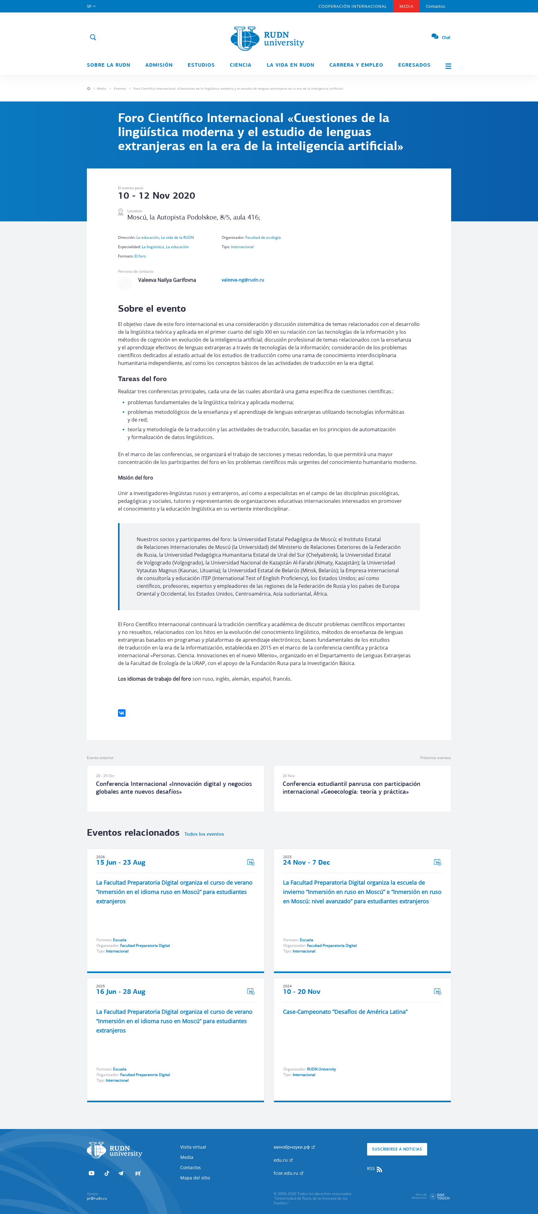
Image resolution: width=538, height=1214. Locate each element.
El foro (140, 256)
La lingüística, (154, 246)
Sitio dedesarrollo (419, 1196)
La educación (177, 246)
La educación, (148, 237)
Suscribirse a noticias (397, 1149)
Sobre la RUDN (108, 65)
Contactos (435, 6)
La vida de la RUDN (177, 237)
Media (406, 6)
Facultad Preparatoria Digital (145, 945)
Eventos (120, 88)
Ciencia (241, 65)
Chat (446, 37)
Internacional (242, 246)
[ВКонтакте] (121, 713)
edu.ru (281, 1160)
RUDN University (321, 1069)
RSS (371, 1168)
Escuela (119, 939)
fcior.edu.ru (287, 1173)
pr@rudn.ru (97, 1198)
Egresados (414, 65)
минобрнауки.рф (292, 1147)
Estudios (201, 65)
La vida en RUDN (290, 65)
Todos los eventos (204, 834)
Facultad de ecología (263, 237)
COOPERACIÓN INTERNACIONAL (353, 6)
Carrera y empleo (356, 65)
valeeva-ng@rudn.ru (243, 280)
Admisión (159, 65)
